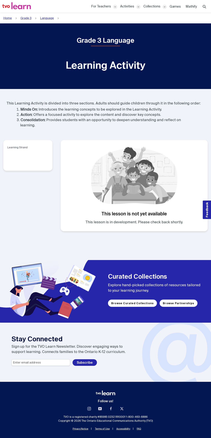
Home (7, 18)
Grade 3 (25, 18)
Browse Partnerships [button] (178, 303)
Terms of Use (102, 428)
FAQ (139, 428)
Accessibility (123, 428)
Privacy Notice (80, 428)
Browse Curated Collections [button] (132, 303)
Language (47, 18)
